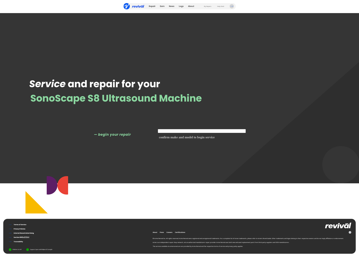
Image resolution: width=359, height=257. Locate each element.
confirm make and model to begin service (187, 137)
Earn (162, 6)
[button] (232, 6)
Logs (181, 6)
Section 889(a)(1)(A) (21, 237)
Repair (152, 6)
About (191, 6)
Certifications (180, 232)
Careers (169, 232)
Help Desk (220, 6)
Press (162, 232)
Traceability (18, 242)
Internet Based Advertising (24, 233)
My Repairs (207, 6)
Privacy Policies (19, 229)
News (171, 6)
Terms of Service (20, 225)
